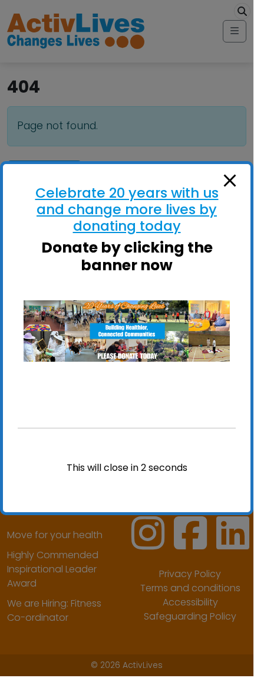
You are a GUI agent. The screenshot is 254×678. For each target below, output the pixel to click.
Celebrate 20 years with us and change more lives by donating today (127, 209)
